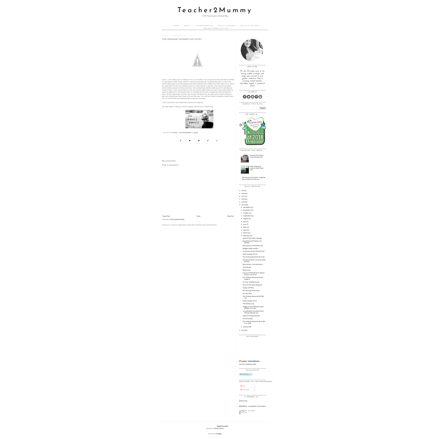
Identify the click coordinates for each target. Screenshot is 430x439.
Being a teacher (250, 25)
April (245, 230)
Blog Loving (246, 270)
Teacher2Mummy (215, 10)
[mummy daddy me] (199, 128)
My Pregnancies (204, 25)
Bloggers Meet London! (250, 248)
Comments (245, 390)
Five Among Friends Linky (251, 290)
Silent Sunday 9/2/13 (250, 301)
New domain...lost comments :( (253, 264)
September (247, 216)
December (247, 207)
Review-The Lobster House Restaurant (256, 156)
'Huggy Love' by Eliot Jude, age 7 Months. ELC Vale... (253, 307)
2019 (243, 191)
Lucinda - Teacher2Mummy (250, 361)
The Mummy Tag (248, 304)
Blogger (219, 434)
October (246, 213)
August (245, 219)
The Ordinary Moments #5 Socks (254, 257)
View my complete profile (247, 364)
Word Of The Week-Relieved (252, 285)
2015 (243, 202)
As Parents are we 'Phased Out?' (254, 251)
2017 (243, 196)
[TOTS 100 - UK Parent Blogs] (248, 411)
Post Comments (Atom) (177, 219)
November (247, 210)
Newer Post (166, 216)
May (244, 227)
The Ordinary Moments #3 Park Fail (253, 297)
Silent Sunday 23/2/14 (250, 254)
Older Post (230, 216)
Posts (244, 386)
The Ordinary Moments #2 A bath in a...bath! (254, 322)
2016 (243, 199)
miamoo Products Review (251, 316)
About (187, 25)
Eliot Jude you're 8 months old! (253, 246)
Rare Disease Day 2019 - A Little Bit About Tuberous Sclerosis (253, 178)
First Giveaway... (248, 319)
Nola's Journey (227, 25)
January (246, 327)
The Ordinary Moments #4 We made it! (253, 278)
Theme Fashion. (219, 428)
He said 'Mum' (247, 293)
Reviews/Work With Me (216, 28)
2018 (243, 193)
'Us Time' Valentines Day (251, 282)
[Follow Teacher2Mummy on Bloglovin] (245, 376)
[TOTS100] (243, 412)
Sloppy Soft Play (248, 288)
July (244, 221)
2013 (243, 330)
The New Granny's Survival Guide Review (254, 261)
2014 (243, 205)
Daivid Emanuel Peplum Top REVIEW (252, 242)
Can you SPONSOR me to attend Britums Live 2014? (253, 274)
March (245, 233)
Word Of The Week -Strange (252, 238)
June (245, 224)
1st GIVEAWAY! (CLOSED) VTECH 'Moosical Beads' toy (253, 312)
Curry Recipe (247, 267)
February (246, 236)
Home (176, 25)
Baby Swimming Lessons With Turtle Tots (256, 168)
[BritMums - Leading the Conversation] (252, 406)
